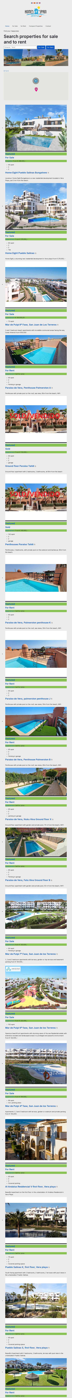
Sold (7, 448)
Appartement (10, 239)
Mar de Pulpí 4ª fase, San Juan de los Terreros (30, 1106)
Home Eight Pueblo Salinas (20, 253)
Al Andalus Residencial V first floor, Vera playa (30, 1186)
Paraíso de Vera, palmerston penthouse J (27, 698)
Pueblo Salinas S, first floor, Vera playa (26, 1347)
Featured (10, 154)
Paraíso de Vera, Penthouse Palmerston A (28, 387)
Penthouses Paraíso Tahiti (19, 544)
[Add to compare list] (48, 172)
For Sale (41, 47)
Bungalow (9, 161)
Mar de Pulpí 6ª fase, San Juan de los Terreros (30, 1027)
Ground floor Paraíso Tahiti (19, 466)
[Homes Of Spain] (36, 11)
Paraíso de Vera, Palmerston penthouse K (28, 622)
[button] (36, 89)
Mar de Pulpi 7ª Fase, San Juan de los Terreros (30, 954)
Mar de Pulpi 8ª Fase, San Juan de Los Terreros (31, 324)
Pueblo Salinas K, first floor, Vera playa (26, 1267)
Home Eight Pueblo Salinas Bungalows (26, 172)
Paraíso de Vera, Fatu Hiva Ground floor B (27, 880)
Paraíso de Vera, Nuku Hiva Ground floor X (28, 819)
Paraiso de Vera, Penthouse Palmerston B (28, 759)
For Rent (50, 47)
